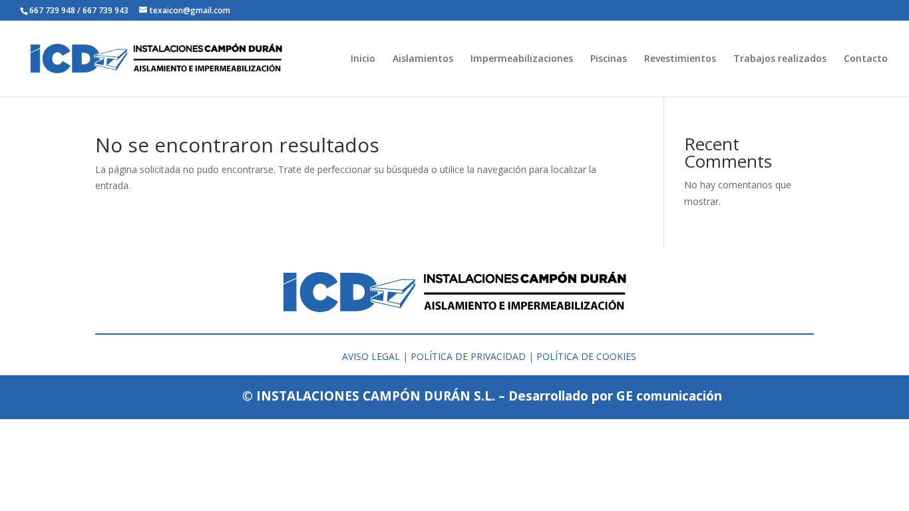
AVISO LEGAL (371, 356)
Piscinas (608, 59)
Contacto (866, 59)
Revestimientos (680, 59)
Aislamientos (423, 59)
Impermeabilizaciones (521, 59)
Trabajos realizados (779, 59)
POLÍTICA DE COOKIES (586, 356)
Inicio (363, 59)
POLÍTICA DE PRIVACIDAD (468, 356)
